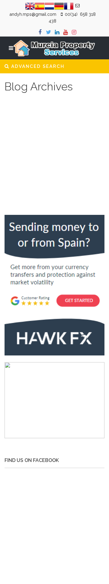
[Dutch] (49, 5)
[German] (59, 5)
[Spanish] (40, 5)
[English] (30, 5)
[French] (69, 5)
